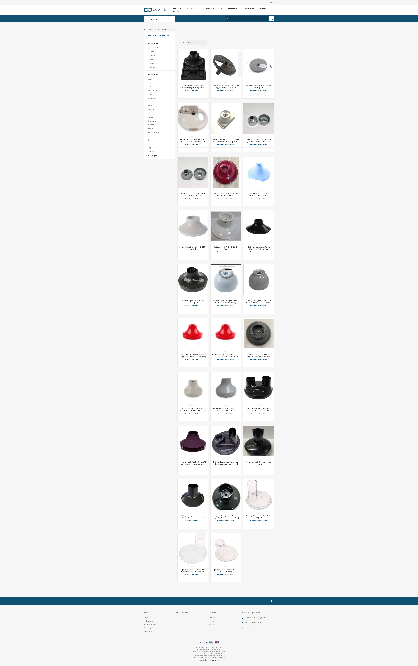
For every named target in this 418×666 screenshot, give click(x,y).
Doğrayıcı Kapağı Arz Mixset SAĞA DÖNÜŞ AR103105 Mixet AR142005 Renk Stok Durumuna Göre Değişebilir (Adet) (258, 304)
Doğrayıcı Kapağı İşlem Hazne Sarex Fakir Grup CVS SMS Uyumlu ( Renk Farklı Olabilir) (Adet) (225, 464)
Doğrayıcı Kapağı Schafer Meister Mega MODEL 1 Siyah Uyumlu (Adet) (226, 517)
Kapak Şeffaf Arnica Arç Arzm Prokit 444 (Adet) (258, 517)
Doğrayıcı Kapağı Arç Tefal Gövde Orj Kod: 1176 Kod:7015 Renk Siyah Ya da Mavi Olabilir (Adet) (259, 195)
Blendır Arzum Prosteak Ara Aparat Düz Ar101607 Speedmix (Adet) (193, 194)
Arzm (152, 52)
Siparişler (212, 624)
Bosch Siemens (153, 90)
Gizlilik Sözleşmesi (214, 8)
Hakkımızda (232, 8)
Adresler (212, 621)
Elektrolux (151, 109)
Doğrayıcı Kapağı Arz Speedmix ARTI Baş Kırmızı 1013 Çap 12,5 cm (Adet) (193, 355)
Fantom (150, 117)
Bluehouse (151, 98)
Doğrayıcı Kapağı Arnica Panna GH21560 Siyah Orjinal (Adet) (259, 248)
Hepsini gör (152, 156)
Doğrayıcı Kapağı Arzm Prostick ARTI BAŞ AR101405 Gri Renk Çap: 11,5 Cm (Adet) (193, 410)
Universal (153, 63)
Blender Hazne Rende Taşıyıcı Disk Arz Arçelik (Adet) (258, 87)
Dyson (150, 106)
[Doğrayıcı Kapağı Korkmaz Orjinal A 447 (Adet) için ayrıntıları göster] (258, 441)
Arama (263, 8)
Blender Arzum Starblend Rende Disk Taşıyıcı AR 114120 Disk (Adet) (226, 87)
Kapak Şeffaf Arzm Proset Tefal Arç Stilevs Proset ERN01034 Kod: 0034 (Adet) (192, 572)
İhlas (149, 136)
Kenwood (151, 140)
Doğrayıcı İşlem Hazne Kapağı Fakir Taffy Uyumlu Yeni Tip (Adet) (225, 194)
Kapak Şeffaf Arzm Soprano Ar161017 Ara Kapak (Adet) (225, 571)
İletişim (190, 8)
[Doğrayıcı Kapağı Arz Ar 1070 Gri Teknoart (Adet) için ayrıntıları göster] (193, 279)
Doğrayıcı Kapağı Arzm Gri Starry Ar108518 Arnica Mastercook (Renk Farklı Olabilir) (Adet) (258, 356)
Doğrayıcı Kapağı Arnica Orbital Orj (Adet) (226, 248)
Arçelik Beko (154, 48)
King (149, 148)
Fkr (149, 113)
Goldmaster (152, 121)
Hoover (150, 129)
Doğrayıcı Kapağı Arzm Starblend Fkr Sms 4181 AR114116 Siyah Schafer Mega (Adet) (259, 410)
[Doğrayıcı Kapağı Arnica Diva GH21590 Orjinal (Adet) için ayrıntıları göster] (193, 225)
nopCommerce (213, 660)
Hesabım (271, 2)
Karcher (150, 144)
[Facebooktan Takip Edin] (271, 601)
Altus (149, 102)
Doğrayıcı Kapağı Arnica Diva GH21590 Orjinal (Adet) (192, 248)
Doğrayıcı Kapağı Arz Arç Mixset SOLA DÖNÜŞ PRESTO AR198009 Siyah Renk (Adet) (225, 303)
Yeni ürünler (248, 8)
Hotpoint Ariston (153, 132)
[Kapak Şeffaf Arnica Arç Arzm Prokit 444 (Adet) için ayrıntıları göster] (258, 494)
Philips (150, 83)
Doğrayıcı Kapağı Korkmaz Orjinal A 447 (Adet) (258, 463)
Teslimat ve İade (149, 621)
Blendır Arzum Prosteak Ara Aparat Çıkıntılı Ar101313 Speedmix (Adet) (259, 140)
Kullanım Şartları (149, 628)
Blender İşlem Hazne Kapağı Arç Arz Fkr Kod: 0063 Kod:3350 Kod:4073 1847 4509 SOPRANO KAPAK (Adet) (193, 141)
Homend (151, 125)
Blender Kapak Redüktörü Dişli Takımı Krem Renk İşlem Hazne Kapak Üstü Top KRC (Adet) (226, 141)
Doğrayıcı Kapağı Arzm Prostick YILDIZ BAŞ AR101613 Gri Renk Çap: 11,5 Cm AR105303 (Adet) (225, 410)
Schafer (153, 67)
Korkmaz (153, 59)
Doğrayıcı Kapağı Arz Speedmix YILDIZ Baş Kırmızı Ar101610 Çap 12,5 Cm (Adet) (225, 356)
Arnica (152, 55)
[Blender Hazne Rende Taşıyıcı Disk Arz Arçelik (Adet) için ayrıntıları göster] (258, 64)
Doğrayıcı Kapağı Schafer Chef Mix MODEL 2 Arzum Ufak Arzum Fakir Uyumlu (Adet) (193, 518)
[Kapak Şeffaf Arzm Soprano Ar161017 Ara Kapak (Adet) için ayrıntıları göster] (226, 548)
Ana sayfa (177, 8)
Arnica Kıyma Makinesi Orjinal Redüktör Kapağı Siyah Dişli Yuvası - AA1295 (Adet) (192, 88)
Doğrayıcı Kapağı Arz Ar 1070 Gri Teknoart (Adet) (192, 302)
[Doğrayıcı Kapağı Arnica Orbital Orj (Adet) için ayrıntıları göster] (226, 225)
